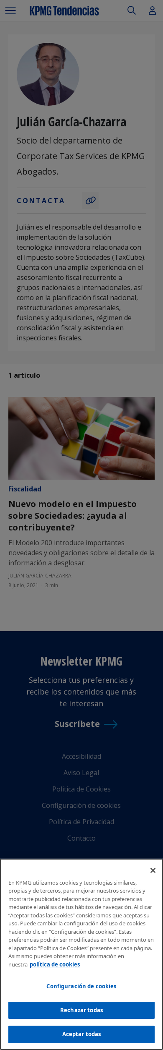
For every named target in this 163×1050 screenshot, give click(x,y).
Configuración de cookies (81, 986)
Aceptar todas (81, 1034)
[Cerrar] (153, 870)
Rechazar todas (81, 1010)
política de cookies (55, 964)
